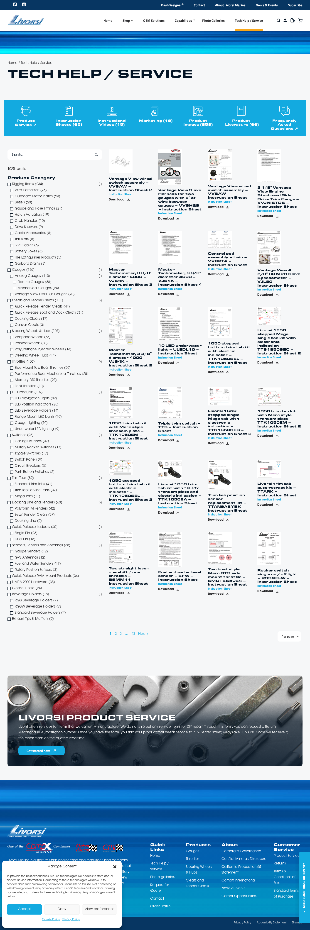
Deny (62, 909)
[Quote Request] (292, 20)
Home (107, 20)
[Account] (285, 20)
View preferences (99, 909)
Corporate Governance (241, 851)
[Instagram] (24, 5)
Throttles (192, 859)
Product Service (25, 122)
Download (116, 199)
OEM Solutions (154, 20)
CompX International (238, 880)
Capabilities (183, 20)
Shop (126, 20)
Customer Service (287, 847)
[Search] (278, 20)
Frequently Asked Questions (284, 124)
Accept (24, 909)
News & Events (267, 4)
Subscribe (295, 4)
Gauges (192, 851)
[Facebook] (15, 5)
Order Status (160, 906)
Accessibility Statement (272, 922)
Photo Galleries (213, 20)
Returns (280, 863)
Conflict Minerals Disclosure (243, 859)
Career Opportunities (238, 896)
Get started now (38, 750)
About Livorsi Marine (230, 4)
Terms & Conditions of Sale (284, 877)
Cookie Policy (51, 919)
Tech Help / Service (249, 20)
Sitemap (297, 922)
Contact (199, 4)
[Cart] (300, 20)
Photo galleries (162, 877)
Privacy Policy (71, 919)
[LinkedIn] (33, 5)
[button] (115, 866)
